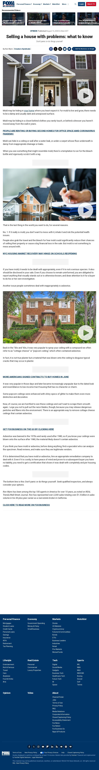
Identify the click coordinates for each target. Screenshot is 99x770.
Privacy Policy (57, 706)
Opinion (33, 31)
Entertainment (8, 664)
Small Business (33, 629)
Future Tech (56, 679)
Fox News (56, 723)
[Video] (49, 80)
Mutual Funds (57, 652)
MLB (79, 670)
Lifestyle (7, 660)
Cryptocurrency (58, 629)
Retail (54, 646)
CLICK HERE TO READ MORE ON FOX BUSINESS (26, 505)
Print (65, 49)
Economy (36, 4)
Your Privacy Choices (51, 752)
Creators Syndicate (22, 49)
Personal (31, 664)
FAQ (54, 709)
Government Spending (36, 623)
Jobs (54, 700)
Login (81, 4)
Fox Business (8, 4)
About (55, 693)
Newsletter (61, 747)
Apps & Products (58, 732)
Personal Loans (9, 632)
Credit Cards (7, 629)
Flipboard (48, 747)
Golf (78, 682)
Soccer (79, 679)
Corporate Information (61, 714)
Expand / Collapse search (75, 4)
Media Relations (58, 711)
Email (69, 49)
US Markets (56, 626)
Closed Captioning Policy (61, 717)
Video (30, 693)
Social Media (57, 667)
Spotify (66, 747)
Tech (54, 660)
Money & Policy (33, 626)
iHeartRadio (70, 747)
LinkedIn (52, 747)
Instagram (38, 747)
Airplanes (6, 676)
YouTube (43, 747)
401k (5, 641)
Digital (54, 664)
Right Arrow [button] (94, 18)
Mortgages (7, 623)
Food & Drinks (8, 679)
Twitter (55, 49)
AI (53, 682)
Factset (74, 755)
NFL (78, 664)
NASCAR (80, 673)
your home (29, 110)
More (64, 4)
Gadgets (55, 670)
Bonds (54, 635)
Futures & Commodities (61, 632)
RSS (57, 747)
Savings (6, 635)
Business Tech (57, 673)
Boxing (79, 676)
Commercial (32, 667)
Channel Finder (58, 697)
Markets (46, 4)
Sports (80, 660)
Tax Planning (8, 646)
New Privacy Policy (31, 752)
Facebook (51, 49)
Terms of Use (57, 703)
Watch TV (91, 4)
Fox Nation (56, 726)
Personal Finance (24, 4)
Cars (4, 673)
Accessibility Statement (61, 720)
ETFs (54, 638)
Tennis (79, 685)
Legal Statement (37, 757)
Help (62, 752)
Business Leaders (59, 641)
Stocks (55, 623)
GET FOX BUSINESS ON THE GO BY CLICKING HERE (28, 429)
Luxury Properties (34, 670)
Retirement (7, 643)
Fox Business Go (58, 729)
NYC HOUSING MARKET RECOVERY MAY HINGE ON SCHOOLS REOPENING (40, 253)
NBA (79, 667)
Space (54, 685)
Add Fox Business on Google (84, 49)
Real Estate (33, 660)
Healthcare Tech (58, 676)
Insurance (6, 638)
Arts (4, 682)
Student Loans (8, 626)
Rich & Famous (8, 667)
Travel (5, 670)
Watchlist (56, 4)
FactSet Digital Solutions (22, 757)
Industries (56, 643)
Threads (60, 49)
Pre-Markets (57, 649)
